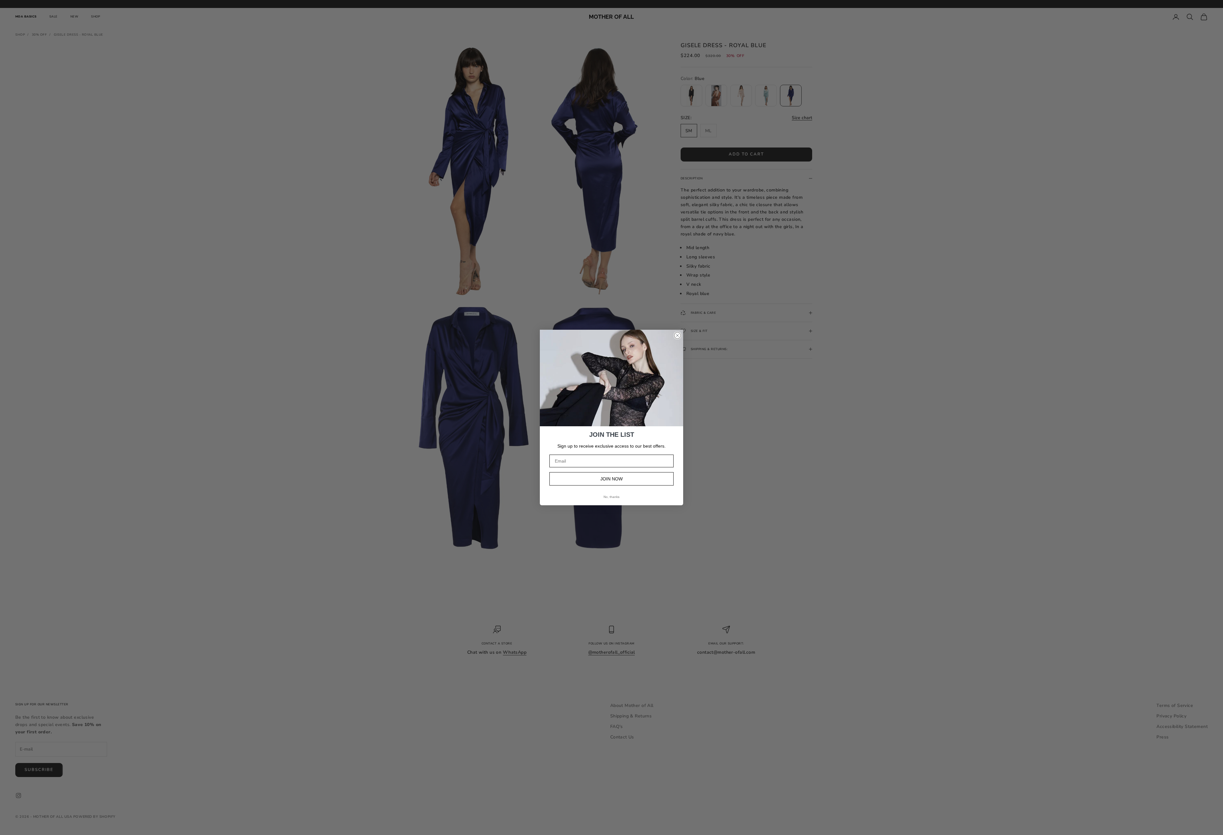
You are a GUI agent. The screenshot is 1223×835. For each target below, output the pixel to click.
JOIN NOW (611, 478)
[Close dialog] (677, 335)
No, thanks (611, 497)
